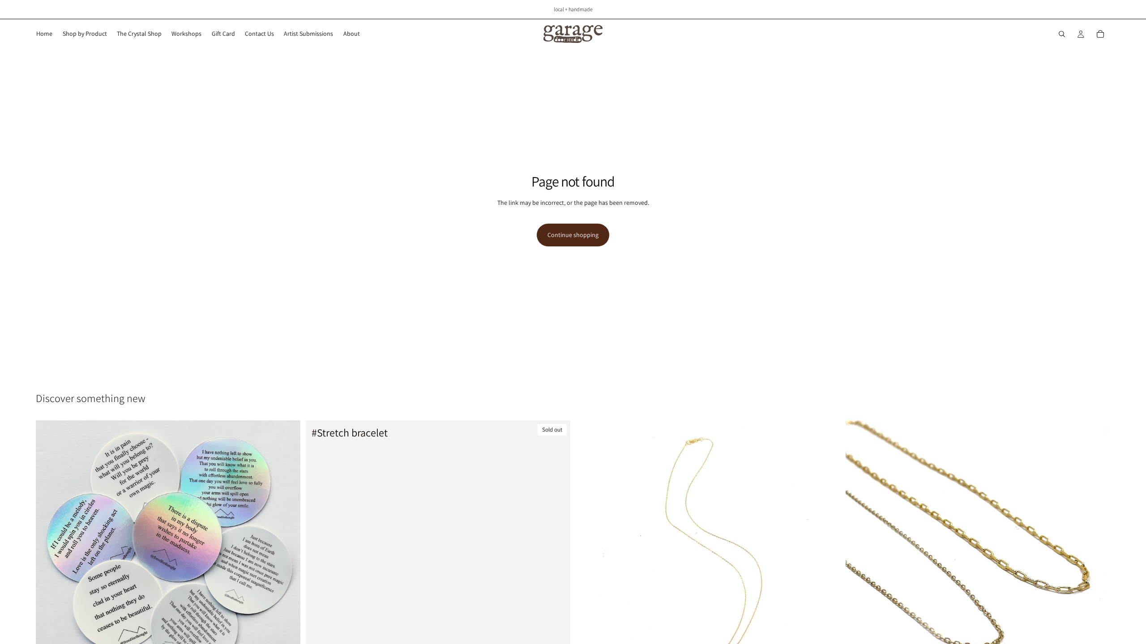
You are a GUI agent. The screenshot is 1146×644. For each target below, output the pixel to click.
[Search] (1062, 34)
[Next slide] (1096, 552)
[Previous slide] (859, 552)
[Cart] (1100, 34)
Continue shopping (573, 235)
